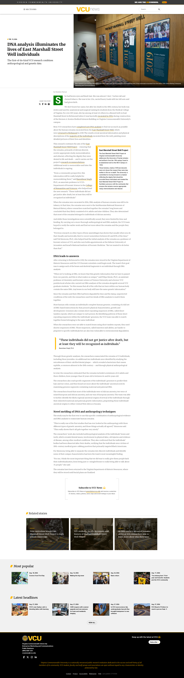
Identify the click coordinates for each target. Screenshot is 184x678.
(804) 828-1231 (27, 651)
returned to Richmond (67, 133)
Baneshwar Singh (84, 179)
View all (92, 623)
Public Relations (28, 648)
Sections (31, 9)
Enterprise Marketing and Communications (37, 646)
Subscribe (154, 642)
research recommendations (73, 162)
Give (163, 2)
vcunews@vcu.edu (29, 653)
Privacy (75, 674)
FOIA (99, 674)
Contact (68, 674)
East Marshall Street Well (103, 130)
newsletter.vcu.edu (93, 491)
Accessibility (83, 674)
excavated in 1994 (105, 116)
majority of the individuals (81, 136)
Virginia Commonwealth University (40, 2)
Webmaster (93, 674)
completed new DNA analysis (88, 127)
